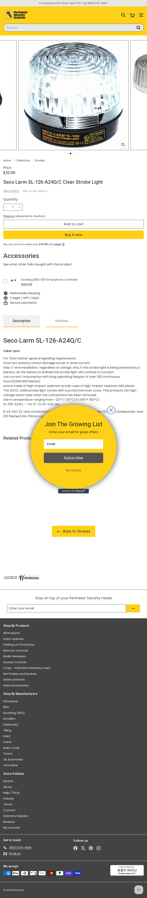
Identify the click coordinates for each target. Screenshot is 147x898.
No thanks (73, 470)
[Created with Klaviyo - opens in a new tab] (73, 491)
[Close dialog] (111, 410)
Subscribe (73, 458)
